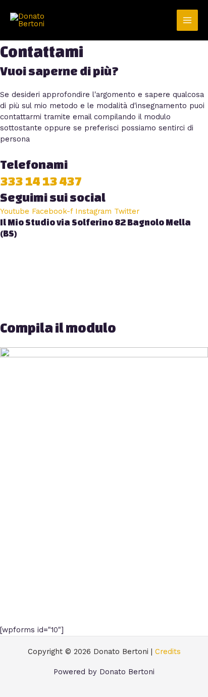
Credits (168, 651)
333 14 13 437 (41, 181)
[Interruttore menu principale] (187, 20)
